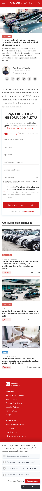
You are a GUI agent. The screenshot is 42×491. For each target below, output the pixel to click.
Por (21, 68)
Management (11, 399)
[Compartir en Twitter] (24, 79)
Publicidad (10, 428)
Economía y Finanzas (15, 403)
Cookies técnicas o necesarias (18, 456)
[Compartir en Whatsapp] (13, 79)
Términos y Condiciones (27, 187)
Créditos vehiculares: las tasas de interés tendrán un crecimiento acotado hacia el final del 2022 (21, 361)
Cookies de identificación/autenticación (21, 462)
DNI (10, 134)
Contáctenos (11, 432)
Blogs (8, 415)
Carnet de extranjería (29, 134)
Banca (5, 352)
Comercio (7, 36)
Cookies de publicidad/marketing (19, 474)
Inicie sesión (29, 211)
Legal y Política (12, 407)
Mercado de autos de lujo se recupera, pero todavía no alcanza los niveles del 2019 (20, 313)
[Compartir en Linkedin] (18, 79)
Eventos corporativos (15, 425)
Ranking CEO (11, 411)
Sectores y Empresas (15, 395)
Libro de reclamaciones (16, 436)
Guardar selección (30, 487)
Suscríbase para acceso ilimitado (21, 128)
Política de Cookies (16, 481)
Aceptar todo (32, 481)
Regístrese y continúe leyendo (21, 205)
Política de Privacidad (25, 190)
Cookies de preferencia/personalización (21, 468)
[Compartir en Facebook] (29, 79)
